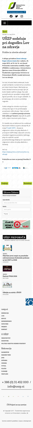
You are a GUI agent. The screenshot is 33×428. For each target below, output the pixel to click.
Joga (2, 357)
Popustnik (4, 324)
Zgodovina (5, 341)
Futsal (3, 366)
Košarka (4, 360)
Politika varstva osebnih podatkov (13, 343)
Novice (3, 318)
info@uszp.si (15, 386)
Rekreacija (5, 313)
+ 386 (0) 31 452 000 (15, 382)
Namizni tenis (6, 355)
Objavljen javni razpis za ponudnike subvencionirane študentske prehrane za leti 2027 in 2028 (16, 258)
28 (27, 413)
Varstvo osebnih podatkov (10, 421)
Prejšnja (4, 183)
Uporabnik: (6, 200)
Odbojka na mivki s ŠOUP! (12, 292)
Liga (2, 316)
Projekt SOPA (10, 128)
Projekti (4, 326)
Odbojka (4, 363)
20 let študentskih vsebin (15, 12)
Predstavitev (5, 338)
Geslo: (5, 206)
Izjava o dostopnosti (25, 421)
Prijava (6, 214)
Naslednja (28, 183)
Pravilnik (4, 374)
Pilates (3, 368)
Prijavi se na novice (17, 404)
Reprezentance (6, 321)
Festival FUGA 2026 (10, 276)
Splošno (5, 253)
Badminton (5, 352)
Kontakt (4, 329)
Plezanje (4, 371)
